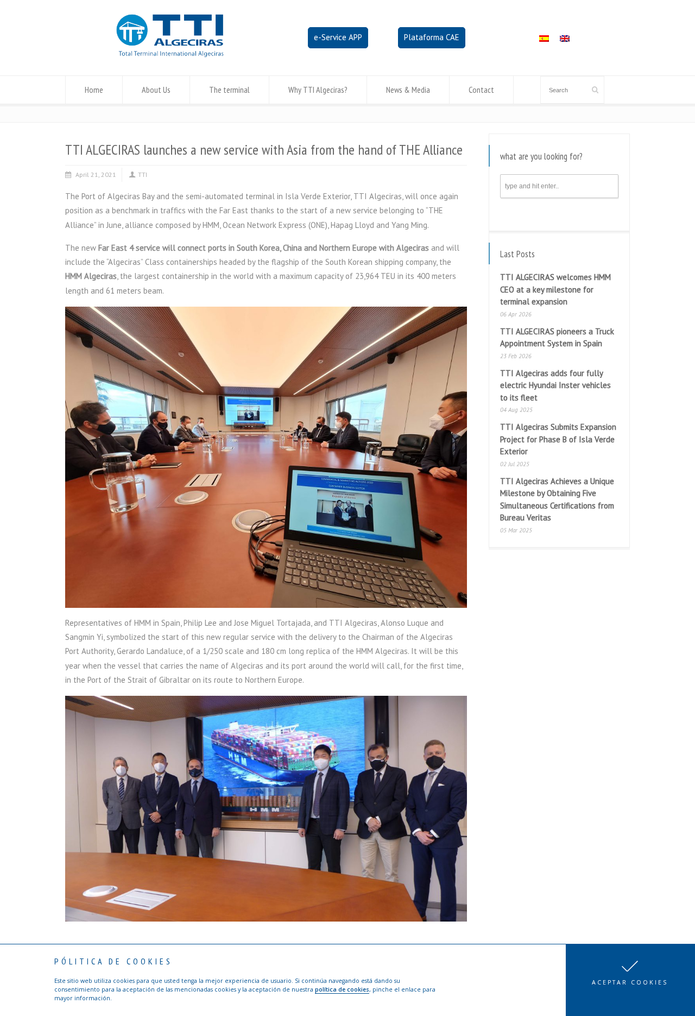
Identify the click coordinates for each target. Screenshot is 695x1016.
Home (94, 89)
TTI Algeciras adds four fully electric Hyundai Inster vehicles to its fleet (555, 385)
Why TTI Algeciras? (318, 89)
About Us (156, 89)
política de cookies (342, 989)
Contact (481, 89)
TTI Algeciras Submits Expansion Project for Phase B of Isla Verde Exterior (558, 439)
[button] (630, 980)
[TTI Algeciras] (170, 54)
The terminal (229, 89)
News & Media (408, 89)
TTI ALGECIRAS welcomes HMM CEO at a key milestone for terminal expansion (555, 289)
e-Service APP (338, 37)
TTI (142, 174)
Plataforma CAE (431, 37)
